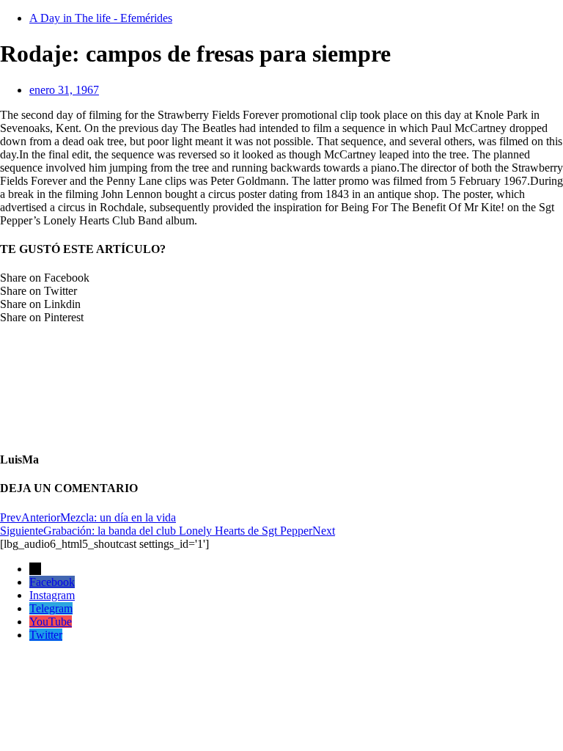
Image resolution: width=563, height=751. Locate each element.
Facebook (52, 582)
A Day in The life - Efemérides (100, 18)
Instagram (52, 595)
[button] (281, 278)
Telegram (51, 608)
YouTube (50, 621)
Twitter (45, 635)
